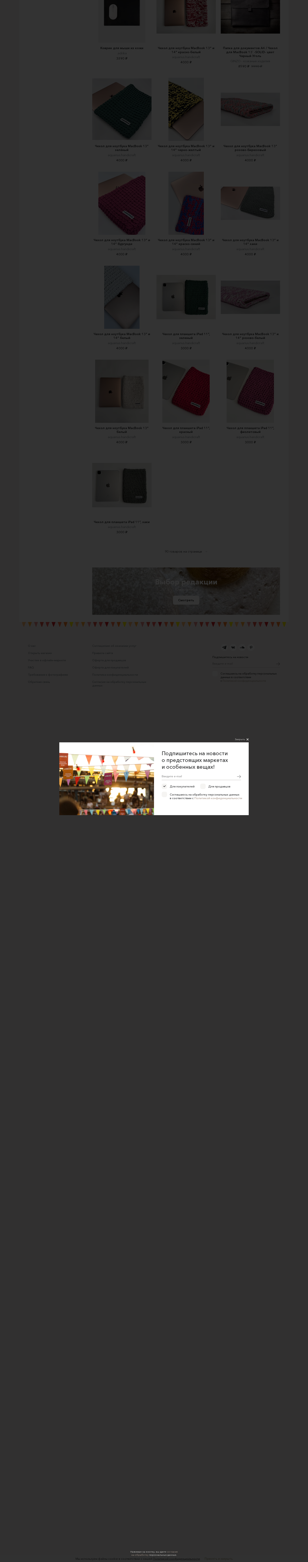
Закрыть (240, 739)
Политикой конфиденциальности (218, 798)
